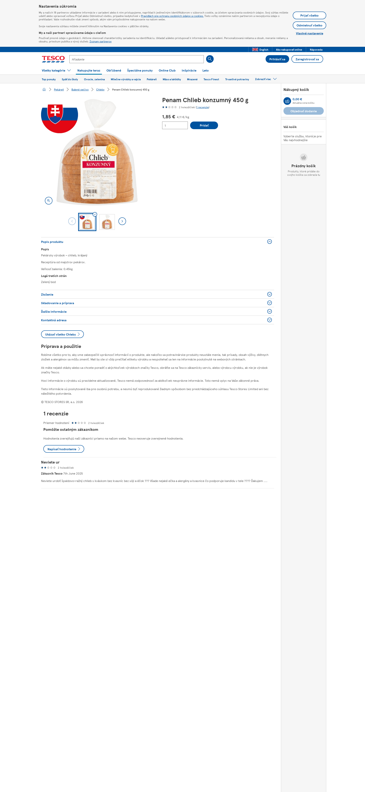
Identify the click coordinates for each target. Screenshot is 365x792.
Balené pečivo (80, 89)
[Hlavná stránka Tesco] (53, 59)
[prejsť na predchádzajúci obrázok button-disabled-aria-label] (72, 221)
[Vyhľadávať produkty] (210, 59)
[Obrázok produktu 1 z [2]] (97, 152)
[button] (260, 49)
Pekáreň (59, 89)
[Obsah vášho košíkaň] (287, 101)
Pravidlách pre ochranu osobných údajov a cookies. (172, 16)
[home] (44, 89)
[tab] (87, 222)
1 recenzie (202, 107)
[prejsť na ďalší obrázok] (122, 221)
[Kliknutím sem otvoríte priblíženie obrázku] (48, 200)
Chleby (100, 89)
